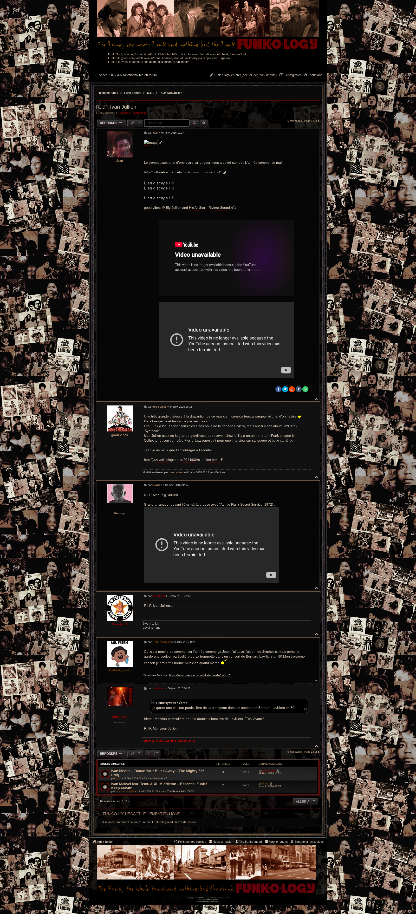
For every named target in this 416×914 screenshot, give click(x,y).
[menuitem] (312, 75)
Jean (119, 161)
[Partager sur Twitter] (285, 389)
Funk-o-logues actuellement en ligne (141, 814)
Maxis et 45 (160, 778)
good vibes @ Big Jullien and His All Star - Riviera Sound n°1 (190, 207)
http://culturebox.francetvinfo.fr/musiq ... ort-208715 (183, 172)
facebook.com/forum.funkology (168, 62)
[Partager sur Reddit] (292, 389)
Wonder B (139, 113)
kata (118, 778)
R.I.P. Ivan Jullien (171, 93)
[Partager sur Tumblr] (299, 389)
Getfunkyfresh (119, 670)
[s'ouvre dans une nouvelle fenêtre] (153, 143)
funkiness (124, 113)
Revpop (119, 513)
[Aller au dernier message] (278, 770)
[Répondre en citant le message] (306, 133)
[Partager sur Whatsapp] (305, 389)
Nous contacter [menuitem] (223, 841)
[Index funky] (208, 25)
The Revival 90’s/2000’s (180, 791)
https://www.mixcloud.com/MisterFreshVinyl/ (197, 675)
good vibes (119, 435)
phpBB (200, 898)
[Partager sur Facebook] (278, 389)
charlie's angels (125, 791)
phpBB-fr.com (212, 900)
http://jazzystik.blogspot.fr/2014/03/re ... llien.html (181, 460)
